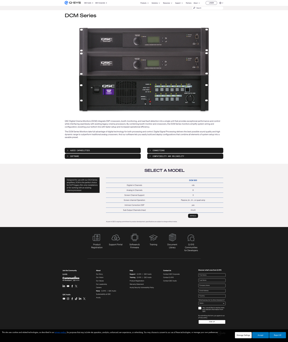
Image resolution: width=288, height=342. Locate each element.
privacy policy (202, 318)
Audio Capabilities (80, 150)
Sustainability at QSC (103, 294)
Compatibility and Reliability (168, 156)
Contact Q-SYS (168, 277)
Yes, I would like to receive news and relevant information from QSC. (213, 310)
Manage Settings (243, 335)
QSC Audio (67, 295)
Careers (99, 287)
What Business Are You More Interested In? (211, 300)
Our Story (99, 274)
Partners (188, 3)
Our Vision (99, 277)
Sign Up (212, 322)
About (196, 3)
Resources (166, 3)
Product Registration (137, 281)
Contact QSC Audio (170, 281)
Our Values (100, 281)
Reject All (277, 335)
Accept (260, 335)
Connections (159, 150)
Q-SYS (65, 274)
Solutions (155, 3)
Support (178, 3)
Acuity (98, 298)
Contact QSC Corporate (171, 274)
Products (143, 3)
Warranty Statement (137, 284)
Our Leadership (101, 284)
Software (74, 156)
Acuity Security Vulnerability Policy (142, 287)
